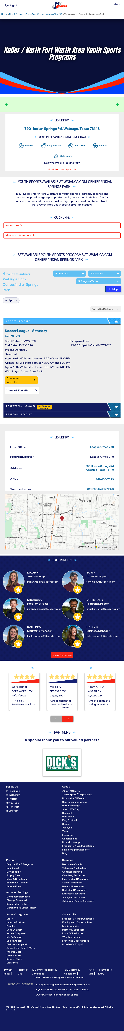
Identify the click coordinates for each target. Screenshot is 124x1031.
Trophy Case (13, 875)
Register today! (99, 104)
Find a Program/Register (76, 849)
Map (115, 289)
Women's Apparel (16, 933)
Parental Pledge (71, 805)
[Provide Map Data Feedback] (115, 547)
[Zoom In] (8, 496)
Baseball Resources (73, 886)
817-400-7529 (105, 479)
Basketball (68, 816)
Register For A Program (20, 864)
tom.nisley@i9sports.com (100, 581)
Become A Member (17, 882)
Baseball (67, 813)
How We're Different (73, 798)
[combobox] (77, 281)
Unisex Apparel (15, 940)
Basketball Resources (74, 890)
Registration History (18, 904)
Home (4, 14)
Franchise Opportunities (75, 940)
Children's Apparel (17, 944)
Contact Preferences (18, 896)
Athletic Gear (14, 951)
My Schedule (14, 871)
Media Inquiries (70, 926)
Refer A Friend (14, 886)
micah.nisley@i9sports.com (42, 581)
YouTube (14, 802)
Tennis (66, 831)
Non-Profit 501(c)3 (72, 944)
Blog (64, 853)
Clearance (12, 962)
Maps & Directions (17, 879)
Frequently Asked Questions (78, 845)
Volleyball (67, 827)
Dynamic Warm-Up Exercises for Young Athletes (62, 989)
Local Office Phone (72, 933)
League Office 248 (53, 14)
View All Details (17, 390)
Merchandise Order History (21, 907)
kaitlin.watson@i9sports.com (43, 636)
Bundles (11, 926)
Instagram (14, 794)
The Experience (77, 794)
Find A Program (16, 14)
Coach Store (14, 955)
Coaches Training (72, 871)
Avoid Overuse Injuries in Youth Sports (57, 994)
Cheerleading (69, 838)
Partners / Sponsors (73, 929)
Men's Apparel (14, 937)
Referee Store (14, 959)
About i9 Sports (71, 790)
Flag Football (69, 820)
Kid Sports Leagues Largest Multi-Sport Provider (63, 984)
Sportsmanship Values (74, 802)
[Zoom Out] (8, 501)
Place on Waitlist (13, 380)
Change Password (17, 900)
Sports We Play (70, 809)
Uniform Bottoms (16, 922)
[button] (22, 390)
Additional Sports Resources (78, 901)
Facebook (14, 790)
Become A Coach (72, 864)
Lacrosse (67, 835)
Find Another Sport (60, 169)
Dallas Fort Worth (34, 14)
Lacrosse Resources (73, 893)
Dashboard (13, 868)
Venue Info (12, 225)
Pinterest (14, 806)
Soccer (66, 824)
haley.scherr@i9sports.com (101, 636)
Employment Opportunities (77, 922)
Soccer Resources (72, 882)
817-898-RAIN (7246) (100, 489)
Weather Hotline (71, 937)
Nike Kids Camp (71, 842)
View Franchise (62, 655)
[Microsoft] (103, 547)
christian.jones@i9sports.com (103, 608)
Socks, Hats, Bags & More (21, 948)
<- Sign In (12, 5)
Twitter (13, 798)
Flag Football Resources (75, 879)
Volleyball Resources (73, 897)
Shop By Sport (14, 929)
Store (10, 918)
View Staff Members (18, 235)
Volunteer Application (74, 868)
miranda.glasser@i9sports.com (44, 608)
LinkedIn (13, 810)
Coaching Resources (73, 875)
